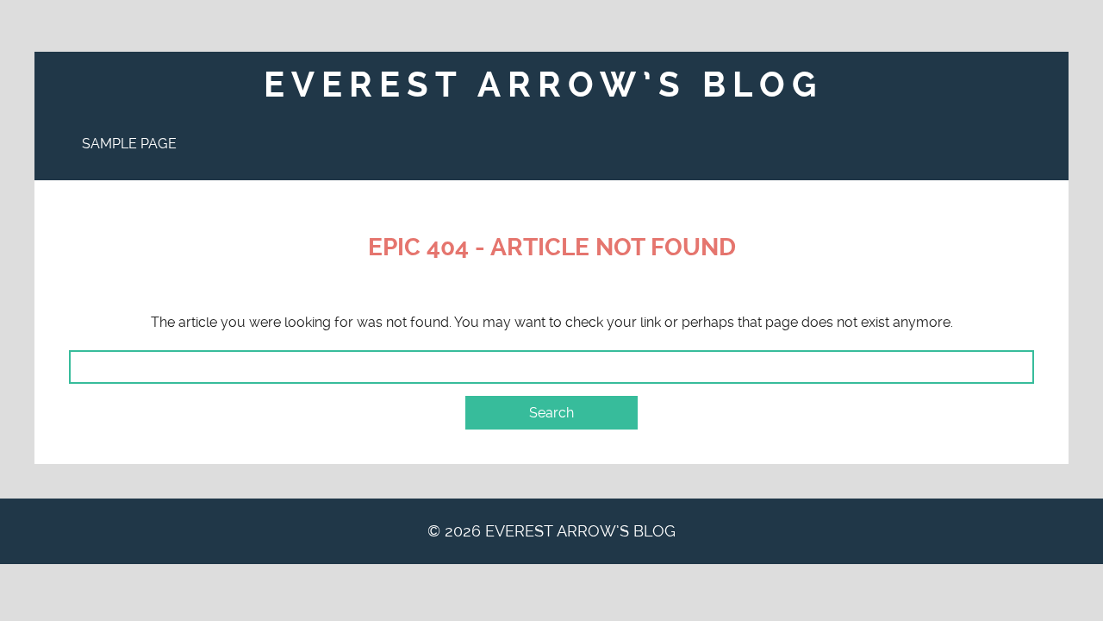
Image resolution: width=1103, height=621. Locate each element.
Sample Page (129, 143)
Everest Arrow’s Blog (543, 85)
